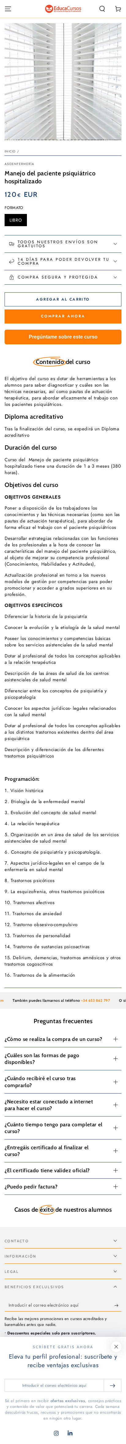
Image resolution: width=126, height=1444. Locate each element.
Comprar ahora (63, 316)
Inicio (10, 151)
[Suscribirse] (117, 1305)
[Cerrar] (116, 1346)
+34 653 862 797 (87, 1000)
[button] (102, 9)
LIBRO (18, 221)
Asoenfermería (19, 164)
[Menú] (8, 9)
